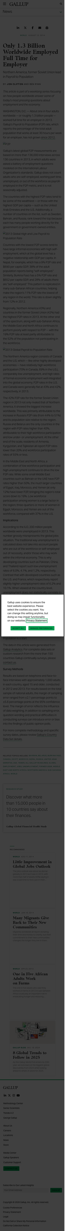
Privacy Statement (36, 620)
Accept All (18, 628)
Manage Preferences (41, 628)
